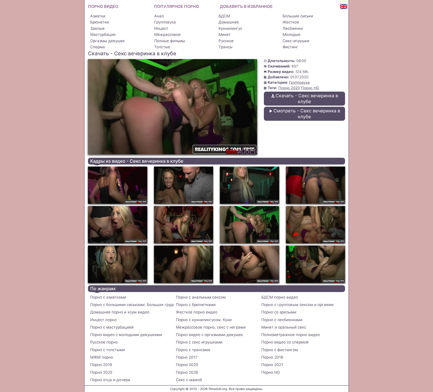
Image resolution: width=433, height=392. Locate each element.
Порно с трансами (193, 350)
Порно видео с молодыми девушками (126, 334)
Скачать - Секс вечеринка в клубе (307, 98)
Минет (225, 34)
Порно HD (310, 88)
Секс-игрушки (296, 41)
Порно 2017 (187, 357)
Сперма (97, 47)
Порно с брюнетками (196, 304)
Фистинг (290, 47)
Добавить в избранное (246, 6)
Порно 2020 (289, 88)
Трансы (226, 47)
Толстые (162, 47)
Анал (159, 16)
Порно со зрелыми (278, 312)
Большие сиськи (298, 16)
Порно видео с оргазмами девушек (209, 334)
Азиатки (97, 16)
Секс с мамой (189, 380)
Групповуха (165, 22)
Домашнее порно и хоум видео (119, 312)
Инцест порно (103, 320)
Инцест (161, 28)
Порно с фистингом (279, 350)
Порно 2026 (187, 372)
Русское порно (104, 342)
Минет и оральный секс (283, 327)
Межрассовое (167, 34)
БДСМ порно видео (279, 297)
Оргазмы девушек (107, 41)
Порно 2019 (101, 364)
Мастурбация (103, 34)
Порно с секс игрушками (199, 342)
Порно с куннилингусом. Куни (204, 320)
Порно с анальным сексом (201, 297)
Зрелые (97, 28)
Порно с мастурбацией (112, 327)
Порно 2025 (101, 372)
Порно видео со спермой (285, 342)
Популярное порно (176, 6)
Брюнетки (99, 22)
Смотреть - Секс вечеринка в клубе (307, 113)
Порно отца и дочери (110, 380)
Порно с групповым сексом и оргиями (297, 304)
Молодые (291, 34)
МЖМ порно (101, 357)
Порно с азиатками (108, 297)
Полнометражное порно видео (290, 334)
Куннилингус (230, 28)
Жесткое (291, 22)
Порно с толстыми (107, 350)
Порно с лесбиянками (281, 320)
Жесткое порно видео (196, 312)
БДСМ (224, 16)
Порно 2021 (272, 364)
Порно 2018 (272, 357)
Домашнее (229, 22)
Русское (226, 41)
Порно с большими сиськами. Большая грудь (132, 304)
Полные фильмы (169, 41)
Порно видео (103, 6)
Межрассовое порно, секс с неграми (211, 327)
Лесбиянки (293, 28)
